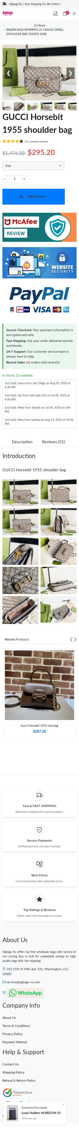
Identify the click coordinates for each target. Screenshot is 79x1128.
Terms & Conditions (16, 1026)
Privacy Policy (12, 1034)
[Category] (74, 13)
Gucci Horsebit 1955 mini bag (39, 725)
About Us (9, 1017)
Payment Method (14, 1042)
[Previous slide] (71, 639)
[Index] (55, 13)
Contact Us (10, 1064)
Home (41, 25)
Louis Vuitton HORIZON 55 (41, 1113)
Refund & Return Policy (18, 1080)
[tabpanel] (39, 696)
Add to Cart (36, 196)
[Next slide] (75, 639)
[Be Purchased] (12, 1113)
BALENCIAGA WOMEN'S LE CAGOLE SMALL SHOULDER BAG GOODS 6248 (35, 32)
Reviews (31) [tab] (53, 442)
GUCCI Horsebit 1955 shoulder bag (34, 470)
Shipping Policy (13, 1072)
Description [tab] (22, 442)
